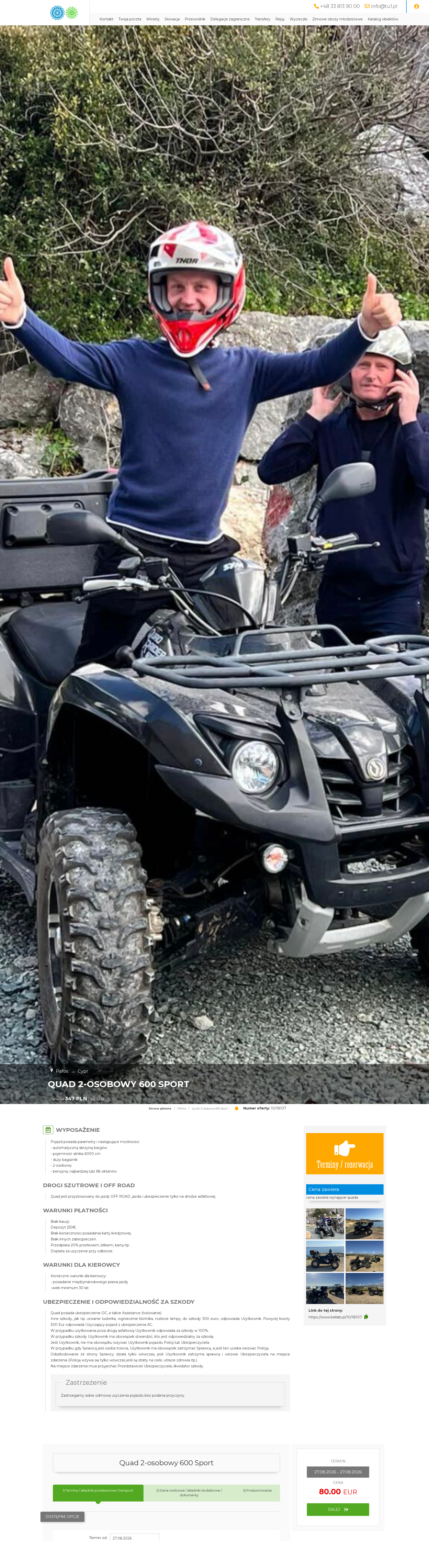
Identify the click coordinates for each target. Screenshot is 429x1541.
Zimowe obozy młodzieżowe (337, 19)
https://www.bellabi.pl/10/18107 (335, 1317)
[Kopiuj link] (366, 1316)
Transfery (262, 19)
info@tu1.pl (384, 6)
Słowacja (172, 19)
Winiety (153, 19)
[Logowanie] (416, 6)
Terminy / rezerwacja (345, 1163)
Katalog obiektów (383, 19)
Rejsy (280, 19)
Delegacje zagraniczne (230, 19)
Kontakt (106, 19)
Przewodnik (195, 19)
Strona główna (160, 1108)
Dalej (334, 1509)
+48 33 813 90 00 (340, 6)
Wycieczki (298, 19)
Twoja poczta (129, 19)
